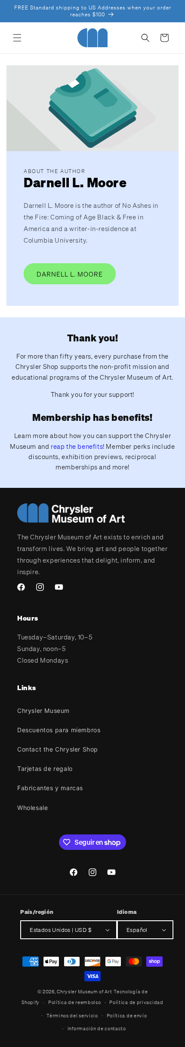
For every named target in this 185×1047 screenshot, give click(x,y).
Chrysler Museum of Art (84, 992)
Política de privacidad (136, 1002)
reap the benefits (77, 446)
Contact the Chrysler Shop (57, 749)
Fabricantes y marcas (50, 787)
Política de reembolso (74, 1002)
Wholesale (32, 807)
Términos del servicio (72, 1016)
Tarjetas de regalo (45, 768)
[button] (17, 37)
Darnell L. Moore (70, 274)
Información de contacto (97, 1029)
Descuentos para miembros (58, 730)
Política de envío (127, 1016)
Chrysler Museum (43, 710)
